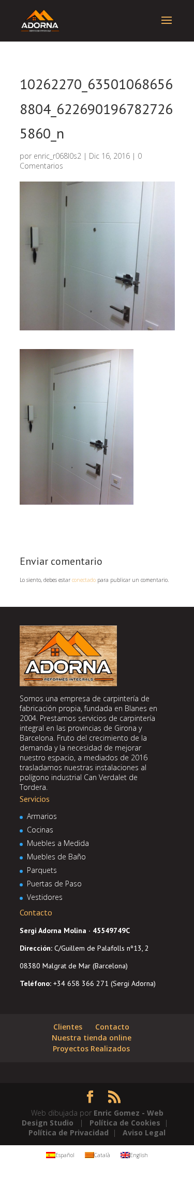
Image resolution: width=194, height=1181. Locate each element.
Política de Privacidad (68, 1132)
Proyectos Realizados (91, 1048)
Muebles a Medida (58, 843)
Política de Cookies (124, 1123)
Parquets (42, 870)
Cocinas (40, 830)
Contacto (112, 1027)
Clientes (67, 1027)
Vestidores (45, 897)
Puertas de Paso (54, 883)
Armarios (42, 816)
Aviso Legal (144, 1132)
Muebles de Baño (56, 857)
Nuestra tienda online (91, 1038)
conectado (84, 579)
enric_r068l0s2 (57, 156)
